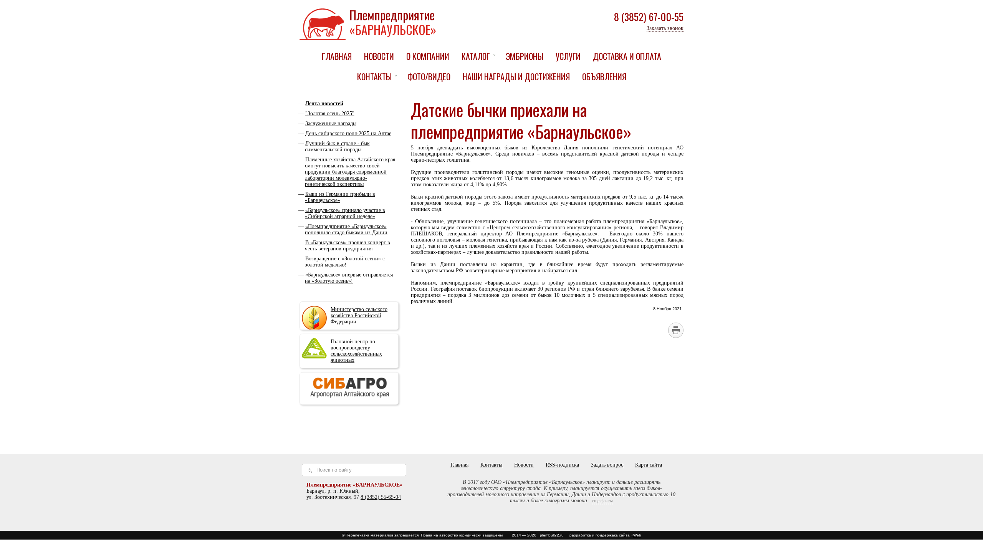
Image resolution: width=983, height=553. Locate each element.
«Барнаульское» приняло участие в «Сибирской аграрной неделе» (345, 213)
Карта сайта (648, 465)
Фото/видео (428, 76)
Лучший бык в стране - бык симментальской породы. (337, 146)
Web (637, 535)
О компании (427, 56)
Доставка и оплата (627, 56)
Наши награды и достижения (516, 76)
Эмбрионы (524, 56)
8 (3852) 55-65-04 (381, 497)
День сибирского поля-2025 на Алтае (348, 133)
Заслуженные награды (330, 123)
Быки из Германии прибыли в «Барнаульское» (340, 197)
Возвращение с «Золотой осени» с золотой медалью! (345, 262)
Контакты (374, 76)
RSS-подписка (562, 465)
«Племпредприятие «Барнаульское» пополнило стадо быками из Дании (346, 229)
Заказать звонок (665, 28)
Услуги (568, 56)
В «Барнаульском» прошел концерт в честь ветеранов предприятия (347, 246)
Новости (379, 56)
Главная (337, 56)
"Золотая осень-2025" (329, 113)
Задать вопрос (607, 465)
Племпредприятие (392, 22)
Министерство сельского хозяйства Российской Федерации (359, 315)
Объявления (604, 76)
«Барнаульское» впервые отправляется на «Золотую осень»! (349, 278)
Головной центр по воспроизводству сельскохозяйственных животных (356, 351)
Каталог (476, 56)
